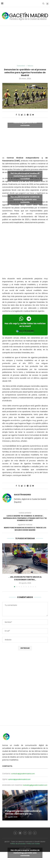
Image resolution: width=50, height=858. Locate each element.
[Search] (43, 3)
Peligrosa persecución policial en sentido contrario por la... (23, 812)
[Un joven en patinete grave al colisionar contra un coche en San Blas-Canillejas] (25, 558)
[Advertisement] (25, 45)
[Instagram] (30, 833)
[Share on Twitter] (19, 115)
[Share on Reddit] (22, 115)
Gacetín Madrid (22, 494)
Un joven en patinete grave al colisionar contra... (26, 578)
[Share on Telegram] (28, 115)
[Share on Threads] (30, 115)
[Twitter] (15, 833)
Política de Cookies (33, 844)
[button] (4, 565)
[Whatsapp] (35, 833)
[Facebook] (25, 833)
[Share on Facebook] (16, 115)
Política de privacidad (17, 844)
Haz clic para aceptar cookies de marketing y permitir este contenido (25, 122)
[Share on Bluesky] (33, 115)
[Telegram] (20, 833)
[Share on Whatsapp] (25, 115)
